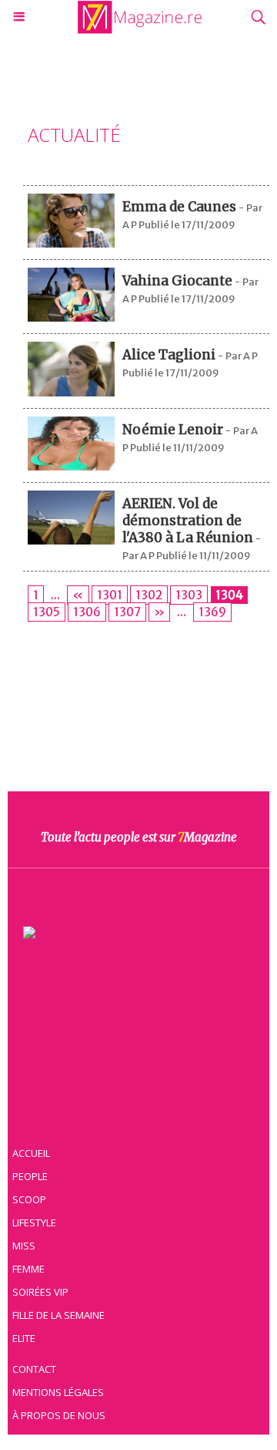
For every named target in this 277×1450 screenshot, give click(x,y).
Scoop (29, 1199)
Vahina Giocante (177, 280)
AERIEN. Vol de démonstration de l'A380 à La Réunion (187, 520)
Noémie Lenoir (172, 429)
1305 (46, 612)
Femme (28, 1269)
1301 (109, 595)
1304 (229, 595)
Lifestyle (34, 1222)
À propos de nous (58, 1415)
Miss (23, 1246)
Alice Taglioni (168, 354)
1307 (127, 612)
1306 (87, 612)
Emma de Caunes (179, 206)
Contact (34, 1369)
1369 (212, 612)
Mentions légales (58, 1392)
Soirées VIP (40, 1292)
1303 (188, 595)
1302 (148, 595)
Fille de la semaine (58, 1315)
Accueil (31, 1153)
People (30, 1176)
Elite (23, 1338)
